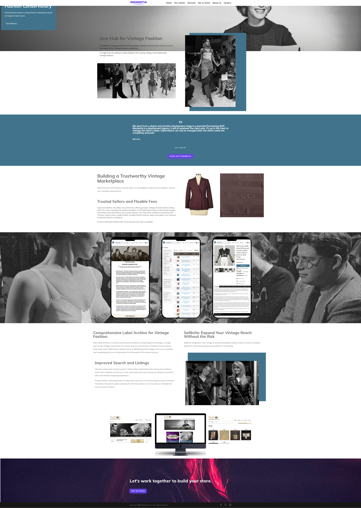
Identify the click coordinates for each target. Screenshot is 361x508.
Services (192, 3)
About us (217, 3)
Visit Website (11, 23)
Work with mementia (180, 156)
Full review (180, 148)
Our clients (179, 3)
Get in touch (138, 491)
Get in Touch (204, 3)
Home (169, 3)
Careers (227, 3)
